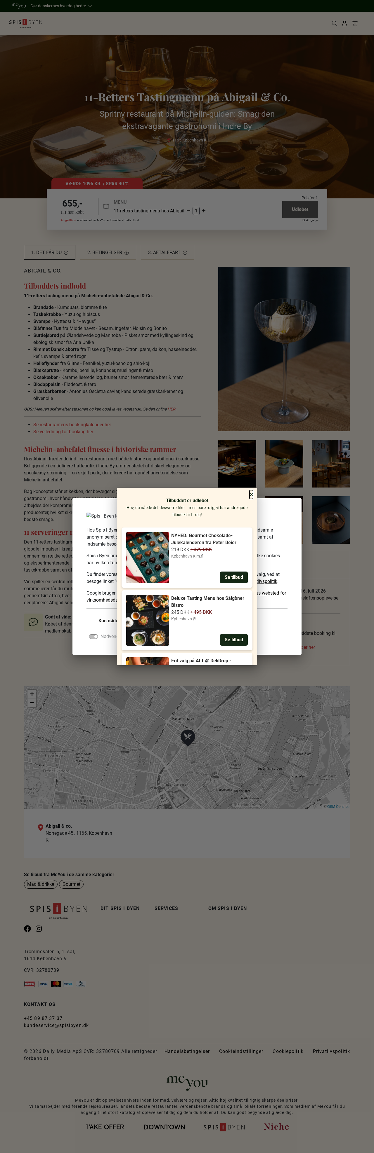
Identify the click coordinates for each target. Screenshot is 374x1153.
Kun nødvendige (115, 620)
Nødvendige (113, 636)
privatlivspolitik (261, 581)
